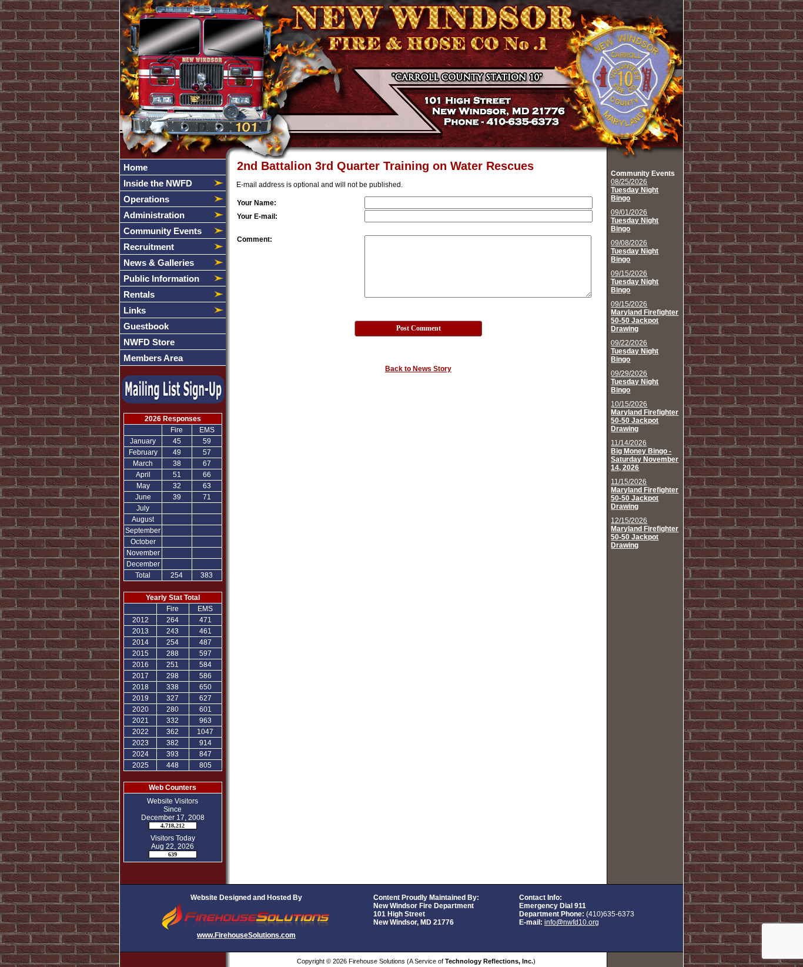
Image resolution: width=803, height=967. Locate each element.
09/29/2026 (634, 381)
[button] (166, 182)
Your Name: (256, 203)
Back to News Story (418, 369)
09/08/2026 (634, 251)
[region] (173, 262)
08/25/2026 (634, 190)
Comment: (254, 239)
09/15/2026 (634, 281)
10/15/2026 (644, 416)
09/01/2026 (634, 220)
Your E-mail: (257, 216)
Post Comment (418, 328)
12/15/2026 (644, 532)
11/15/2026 (644, 494)
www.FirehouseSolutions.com (246, 935)
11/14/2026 (644, 455)
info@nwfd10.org (571, 922)
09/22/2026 (634, 351)
